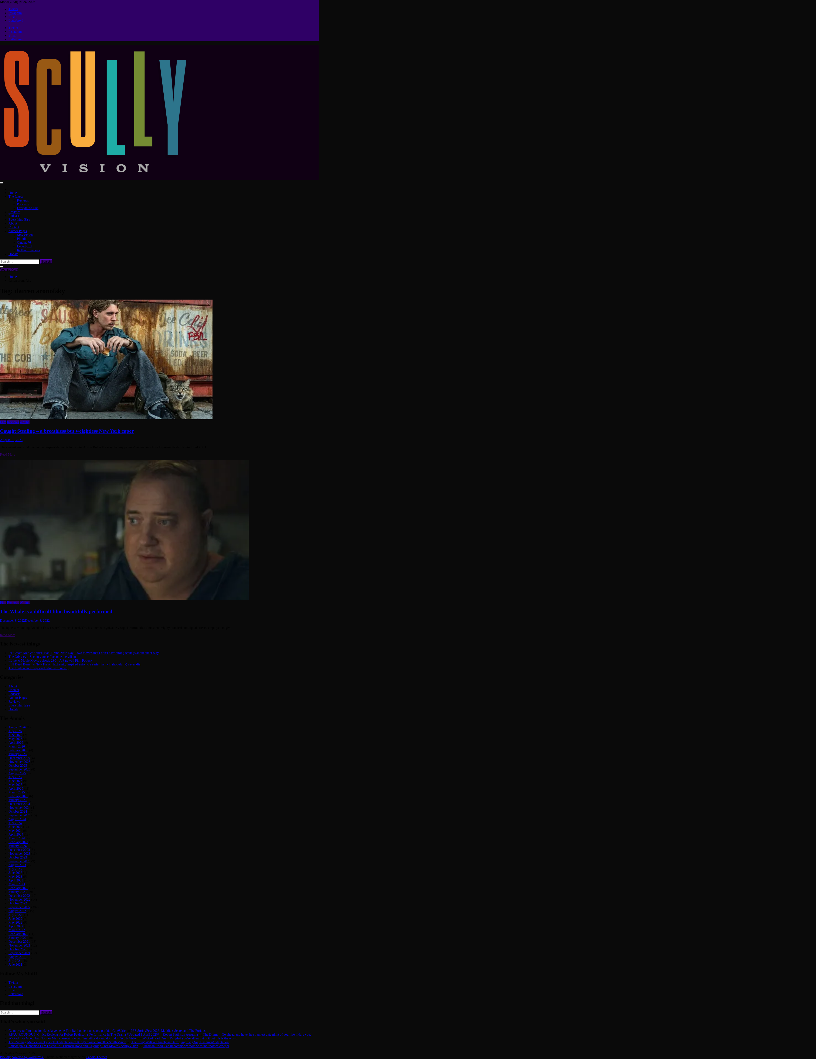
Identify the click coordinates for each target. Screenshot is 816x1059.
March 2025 (16, 792)
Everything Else (27, 208)
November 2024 (19, 807)
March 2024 (16, 838)
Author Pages (17, 231)
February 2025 (18, 796)
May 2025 (15, 784)
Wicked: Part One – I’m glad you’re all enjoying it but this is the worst (190, 1038)
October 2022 (17, 903)
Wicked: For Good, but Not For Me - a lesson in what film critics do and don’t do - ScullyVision (72, 1038)
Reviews (23, 200)
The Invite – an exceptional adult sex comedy (38, 668)
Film (3, 422)
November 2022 (19, 899)
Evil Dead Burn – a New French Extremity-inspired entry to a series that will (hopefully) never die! (74, 664)
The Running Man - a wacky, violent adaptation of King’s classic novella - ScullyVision (67, 1042)
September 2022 (19, 907)
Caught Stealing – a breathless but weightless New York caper (67, 431)
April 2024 (15, 834)
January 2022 (17, 938)
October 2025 (17, 765)
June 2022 (15, 918)
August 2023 (17, 865)
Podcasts (23, 204)
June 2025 (15, 781)
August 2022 (17, 911)
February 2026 (18, 750)
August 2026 (17, 727)
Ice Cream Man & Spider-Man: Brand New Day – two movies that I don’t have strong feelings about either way (83, 653)
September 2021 (19, 953)
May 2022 (15, 922)
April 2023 (15, 880)
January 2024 (17, 846)
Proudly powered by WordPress (22, 1057)
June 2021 (15, 964)
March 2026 (16, 746)
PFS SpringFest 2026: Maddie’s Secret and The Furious (168, 1030)
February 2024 (18, 842)
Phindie (22, 238)
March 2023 (16, 884)
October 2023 (17, 857)
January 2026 (17, 754)
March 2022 (16, 930)
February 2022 (18, 934)
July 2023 (15, 869)
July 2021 (15, 960)
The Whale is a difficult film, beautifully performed (56, 611)
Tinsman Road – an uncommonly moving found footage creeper (186, 1046)
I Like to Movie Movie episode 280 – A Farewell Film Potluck (50, 660)
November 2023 (19, 853)
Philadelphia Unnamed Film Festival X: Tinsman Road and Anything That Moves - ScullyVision (73, 1046)
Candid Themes (96, 1057)
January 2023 (17, 892)
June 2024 (15, 827)
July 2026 (15, 731)
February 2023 (18, 888)
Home (12, 193)
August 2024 (17, 819)
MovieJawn (25, 235)
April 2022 (15, 926)
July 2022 (15, 915)
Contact (13, 227)
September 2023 (19, 861)
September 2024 (19, 815)
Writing (25, 422)
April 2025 (15, 788)
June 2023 (15, 872)
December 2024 (19, 804)
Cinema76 (24, 242)
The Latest (15, 196)
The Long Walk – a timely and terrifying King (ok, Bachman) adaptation (180, 1042)
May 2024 (15, 830)
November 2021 (19, 945)
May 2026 (15, 739)
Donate (13, 254)
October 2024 (17, 811)
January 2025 (17, 800)
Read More (7, 454)
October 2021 (17, 949)
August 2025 (17, 773)
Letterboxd (15, 20)
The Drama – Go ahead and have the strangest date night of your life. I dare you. (257, 1034)
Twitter (13, 9)
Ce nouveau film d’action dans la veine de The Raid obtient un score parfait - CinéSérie (67, 1030)
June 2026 (15, 735)
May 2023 (15, 876)
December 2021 (19, 941)
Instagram (15, 13)
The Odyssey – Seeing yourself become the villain (42, 656)
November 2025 (19, 761)
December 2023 (19, 849)
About (12, 223)
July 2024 (15, 823)
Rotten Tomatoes (28, 250)
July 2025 (15, 777)
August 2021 (17, 957)
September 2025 (19, 769)
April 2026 (15, 742)
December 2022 (19, 895)
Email (12, 16)
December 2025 (19, 758)
